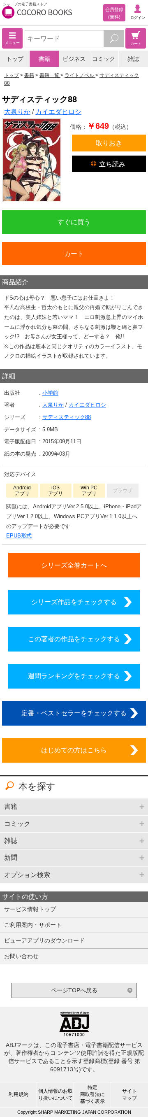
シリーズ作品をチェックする (74, 601)
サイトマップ (129, 1094)
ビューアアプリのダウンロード (44, 940)
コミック (103, 59)
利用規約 (18, 1094)
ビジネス (74, 59)
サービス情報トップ (30, 909)
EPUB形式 (19, 536)
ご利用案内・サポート (33, 925)
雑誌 (133, 59)
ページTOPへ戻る (74, 990)
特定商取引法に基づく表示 (92, 1094)
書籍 (44, 59)
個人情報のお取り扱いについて (55, 1094)
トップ (14, 59)
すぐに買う (74, 222)
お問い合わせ (21, 956)
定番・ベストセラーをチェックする (74, 713)
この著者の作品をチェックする (74, 638)
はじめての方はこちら (74, 750)
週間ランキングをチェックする (74, 676)
